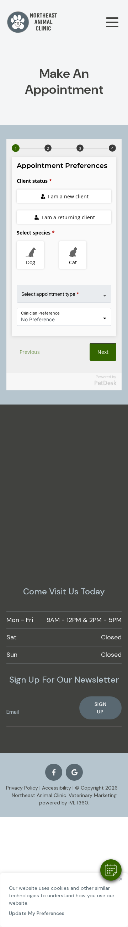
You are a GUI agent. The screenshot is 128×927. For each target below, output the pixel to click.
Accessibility (56, 788)
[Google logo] (74, 772)
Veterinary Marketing (93, 795)
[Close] (120, 879)
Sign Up (100, 708)
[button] (111, 870)
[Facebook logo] (53, 772)
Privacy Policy (22, 788)
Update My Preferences (36, 913)
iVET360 (78, 802)
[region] (64, 900)
